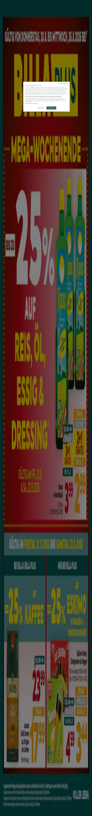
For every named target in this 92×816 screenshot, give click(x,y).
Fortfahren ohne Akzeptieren (63, 83)
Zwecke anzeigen (40, 107)
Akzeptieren (51, 107)
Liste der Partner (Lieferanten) (31, 103)
